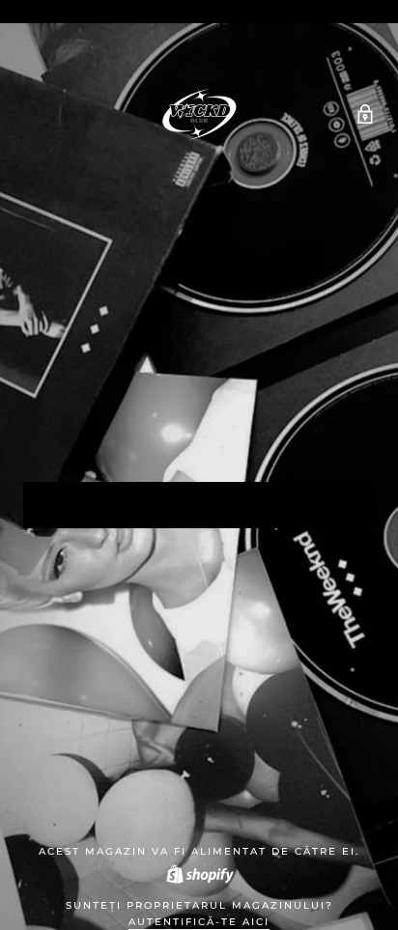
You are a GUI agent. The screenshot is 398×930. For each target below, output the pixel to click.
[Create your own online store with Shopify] (199, 873)
